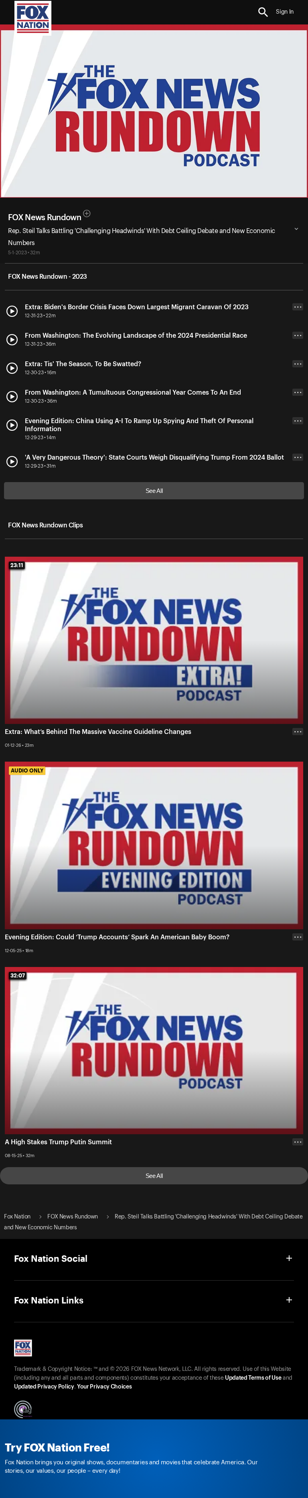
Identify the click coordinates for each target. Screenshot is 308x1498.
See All (154, 490)
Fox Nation (17, 1217)
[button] (263, 12)
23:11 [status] (16, 565)
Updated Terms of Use (253, 1378)
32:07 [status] (17, 975)
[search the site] (263, 12)
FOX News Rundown (44, 218)
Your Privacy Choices (104, 1387)
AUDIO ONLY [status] (27, 770)
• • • (298, 307)
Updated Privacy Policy (44, 1387)
